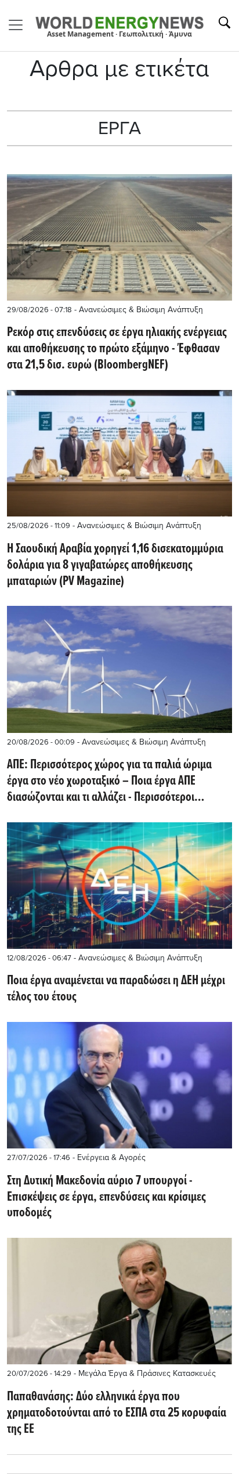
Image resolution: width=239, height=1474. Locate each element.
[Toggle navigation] (19, 25)
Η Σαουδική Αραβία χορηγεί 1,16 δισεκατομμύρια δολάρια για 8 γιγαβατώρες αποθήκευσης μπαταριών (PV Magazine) (115, 565)
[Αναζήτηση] (224, 23)
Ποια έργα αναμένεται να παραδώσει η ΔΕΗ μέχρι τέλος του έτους (116, 989)
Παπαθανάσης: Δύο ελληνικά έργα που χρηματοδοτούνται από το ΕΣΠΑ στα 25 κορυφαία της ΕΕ (116, 1413)
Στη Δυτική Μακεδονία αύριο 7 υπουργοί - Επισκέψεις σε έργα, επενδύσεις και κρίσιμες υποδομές (106, 1197)
